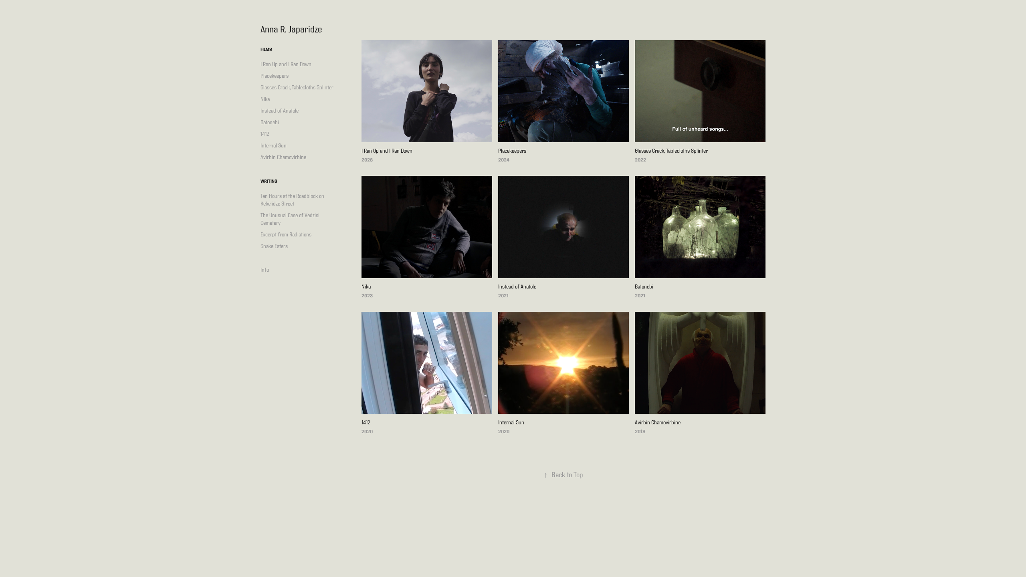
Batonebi (270, 122)
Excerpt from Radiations (286, 235)
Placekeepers (275, 76)
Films (266, 49)
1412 (265, 134)
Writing (269, 181)
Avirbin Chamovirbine (283, 157)
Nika (265, 99)
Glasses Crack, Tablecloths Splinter (297, 88)
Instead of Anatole (280, 111)
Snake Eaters (274, 246)
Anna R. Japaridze (291, 29)
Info (265, 270)
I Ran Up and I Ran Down (286, 64)
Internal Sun (274, 146)
